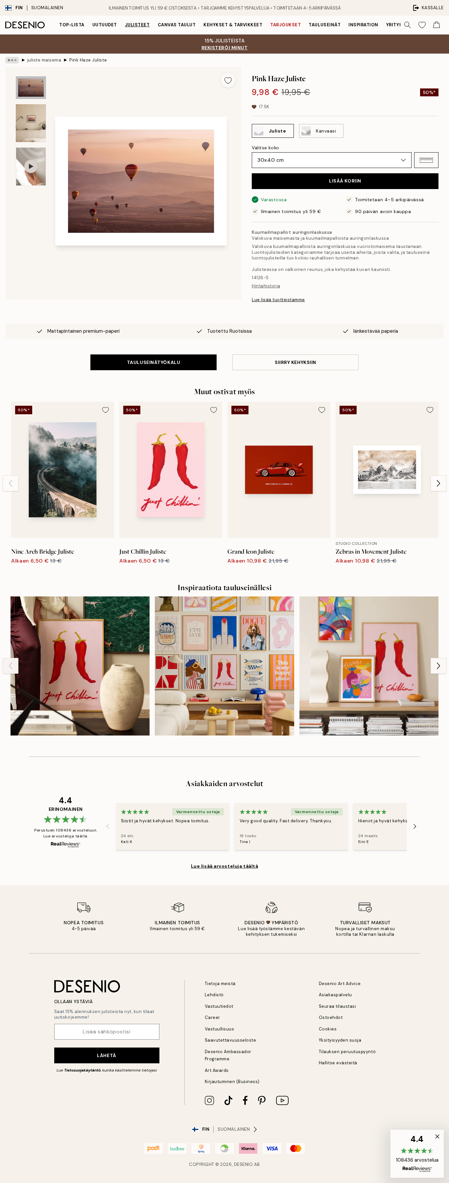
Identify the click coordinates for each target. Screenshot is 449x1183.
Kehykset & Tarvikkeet (232, 25)
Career (212, 1017)
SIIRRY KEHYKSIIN (295, 362)
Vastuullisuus (219, 1029)
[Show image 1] (31, 87)
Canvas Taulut (177, 25)
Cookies (328, 1029)
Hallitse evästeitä (338, 1063)
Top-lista (71, 25)
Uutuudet (104, 25)
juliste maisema (44, 60)
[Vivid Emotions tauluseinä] (224, 666)
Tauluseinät (325, 25)
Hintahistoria (266, 286)
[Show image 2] (31, 123)
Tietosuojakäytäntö (82, 1070)
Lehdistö (214, 995)
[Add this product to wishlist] (228, 80)
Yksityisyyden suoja (340, 1040)
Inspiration (363, 25)
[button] (426, 160)
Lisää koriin (345, 181)
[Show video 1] (31, 166)
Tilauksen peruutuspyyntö (347, 1051)
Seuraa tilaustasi (337, 1006)
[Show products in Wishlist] (422, 25)
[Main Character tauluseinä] (80, 666)
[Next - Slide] (438, 483)
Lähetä (106, 1055)
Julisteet (137, 25)
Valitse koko (265, 148)
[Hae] (407, 25)
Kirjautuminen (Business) (232, 1081)
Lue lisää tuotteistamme (278, 299)
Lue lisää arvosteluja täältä (224, 866)
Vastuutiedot (219, 1006)
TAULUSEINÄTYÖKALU (153, 362)
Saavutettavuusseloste (230, 1040)
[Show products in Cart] (436, 25)
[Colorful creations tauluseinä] (368, 666)
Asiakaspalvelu (335, 995)
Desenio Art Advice (340, 983)
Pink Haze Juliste (88, 60)
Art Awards (217, 1070)
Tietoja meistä (220, 983)
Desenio (243, 1164)
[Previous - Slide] (10, 483)
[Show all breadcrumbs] (12, 60)
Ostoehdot (331, 1017)
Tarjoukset (285, 25)
